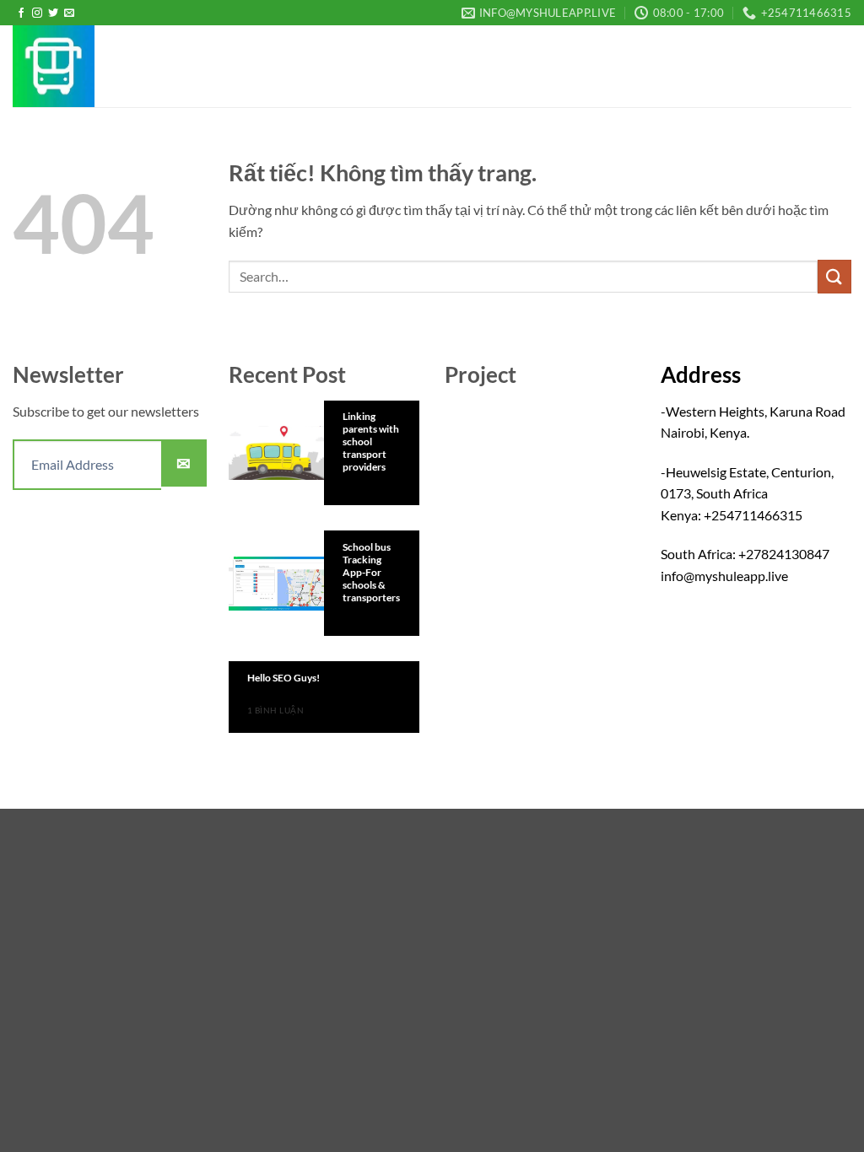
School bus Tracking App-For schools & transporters (371, 572)
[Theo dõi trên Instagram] (37, 13)
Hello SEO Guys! (283, 677)
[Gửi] (834, 276)
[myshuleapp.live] (97, 66)
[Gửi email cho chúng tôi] (69, 13)
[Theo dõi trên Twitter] (53, 13)
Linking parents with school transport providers (371, 441)
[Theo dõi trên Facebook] (21, 13)
